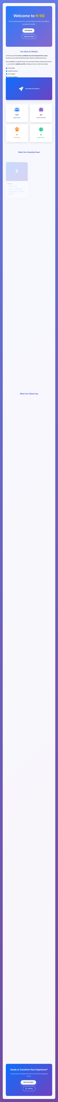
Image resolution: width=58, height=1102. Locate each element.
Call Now (30, 1088)
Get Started (28, 30)
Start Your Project (28, 1082)
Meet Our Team (29, 36)
